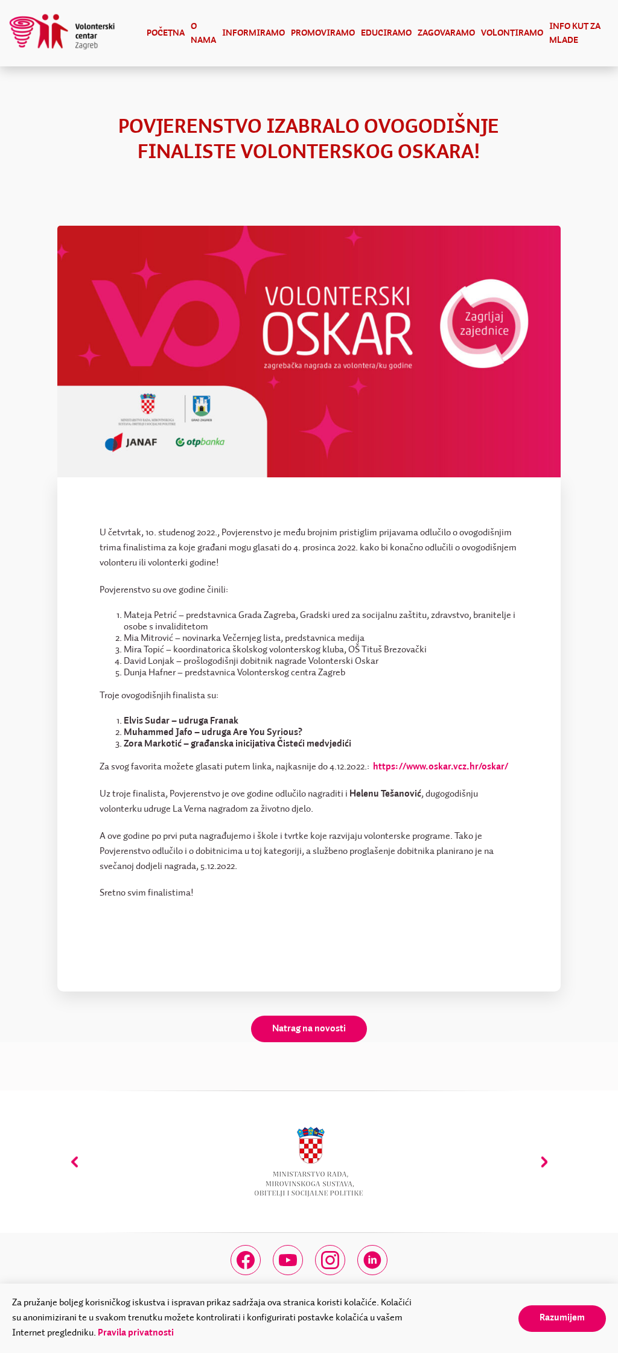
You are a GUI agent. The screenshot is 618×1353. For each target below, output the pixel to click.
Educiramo (386, 32)
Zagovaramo (446, 32)
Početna (166, 32)
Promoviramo (323, 32)
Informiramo (253, 32)
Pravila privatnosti (136, 1333)
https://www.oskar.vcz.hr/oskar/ (440, 767)
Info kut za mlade (574, 33)
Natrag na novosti (309, 1029)
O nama (203, 33)
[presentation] (74, 1162)
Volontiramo (512, 32)
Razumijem (562, 1318)
